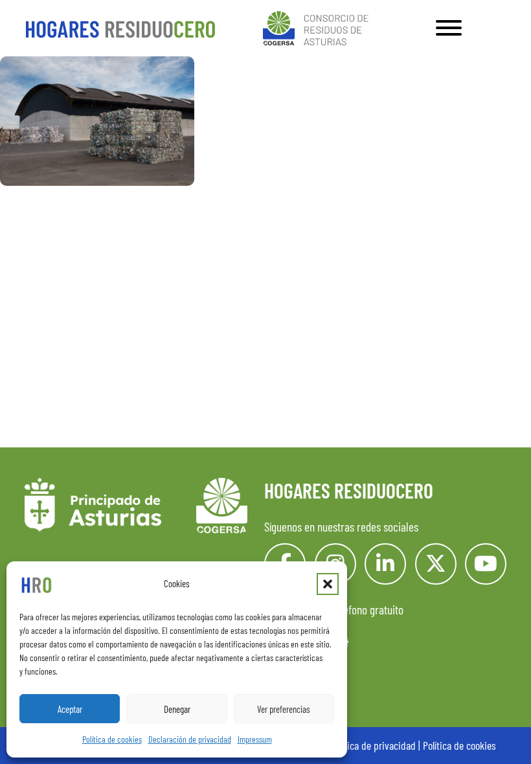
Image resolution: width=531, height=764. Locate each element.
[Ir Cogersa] (318, 26)
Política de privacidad (373, 745)
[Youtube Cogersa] (485, 564)
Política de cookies (112, 739)
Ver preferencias (283, 709)
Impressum (255, 739)
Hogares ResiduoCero (348, 490)
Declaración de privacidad (189, 739)
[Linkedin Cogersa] (385, 564)
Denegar (177, 709)
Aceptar (70, 709)
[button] (327, 584)
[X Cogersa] (435, 564)
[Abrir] (449, 28)
